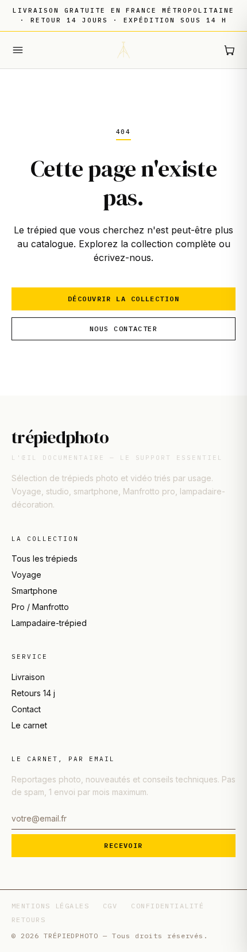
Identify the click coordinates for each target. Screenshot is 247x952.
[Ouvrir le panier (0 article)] (229, 50)
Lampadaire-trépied (49, 623)
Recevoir (123, 845)
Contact (26, 709)
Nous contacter (123, 328)
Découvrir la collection (123, 298)
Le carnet (29, 725)
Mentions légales (50, 905)
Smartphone (34, 591)
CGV (110, 905)
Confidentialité (167, 905)
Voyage (26, 574)
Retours (28, 919)
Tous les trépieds (44, 558)
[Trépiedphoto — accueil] (123, 50)
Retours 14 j (33, 693)
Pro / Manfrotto (40, 607)
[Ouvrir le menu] (18, 50)
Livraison (28, 677)
